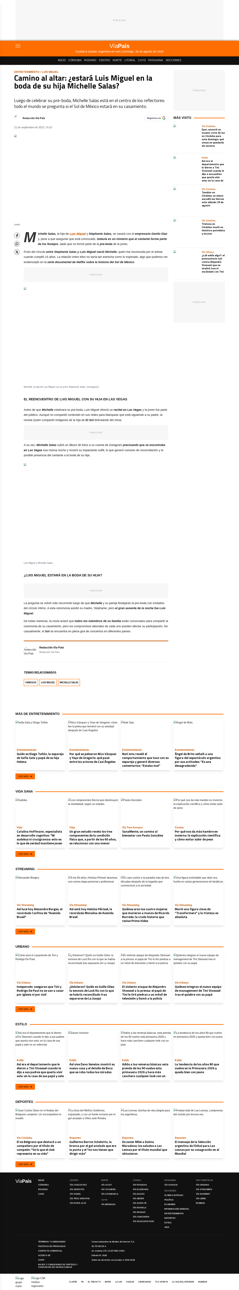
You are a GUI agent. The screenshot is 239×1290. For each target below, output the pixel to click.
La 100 (118, 1282)
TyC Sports (161, 1282)
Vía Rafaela (139, 1208)
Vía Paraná (139, 1212)
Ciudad (130, 1282)
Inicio (62, 60)
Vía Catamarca (109, 1194)
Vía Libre (201, 1198)
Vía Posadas (140, 1185)
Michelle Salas (69, 682)
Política (169, 1200)
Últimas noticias (173, 1195)
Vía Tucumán (108, 1189)
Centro (104, 60)
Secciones (173, 60)
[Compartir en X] (17, 252)
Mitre (108, 1282)
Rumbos (200, 1203)
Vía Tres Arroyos (80, 1198)
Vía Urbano (202, 1185)
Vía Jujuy (106, 1185)
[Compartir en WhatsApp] (17, 244)
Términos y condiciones (52, 1242)
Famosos (30, 682)
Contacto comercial (50, 1251)
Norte (117, 60)
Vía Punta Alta (78, 1203)
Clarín (73, 1282)
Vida (166, 1227)
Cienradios (144, 1282)
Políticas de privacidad (52, 1246)
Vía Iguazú (139, 1194)
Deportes (169, 1218)
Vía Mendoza (108, 1204)
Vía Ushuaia (171, 1185)
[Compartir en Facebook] (17, 235)
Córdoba (75, 60)
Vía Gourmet (203, 1194)
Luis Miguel (50, 72)
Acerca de (44, 1255)
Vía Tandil (75, 1194)
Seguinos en (154, 118)
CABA (41, 1194)
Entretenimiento (26, 72)
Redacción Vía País (34, 118)
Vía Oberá (138, 1198)
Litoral (130, 60)
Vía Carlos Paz (78, 1185)
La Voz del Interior (183, 1282)
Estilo (168, 1223)
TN (82, 1282)
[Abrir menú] (45, 45)
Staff (41, 1260)
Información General (176, 1209)
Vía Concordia (141, 1217)
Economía (169, 1204)
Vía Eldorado (140, 1189)
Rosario (90, 60)
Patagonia (155, 60)
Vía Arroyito (77, 1189)
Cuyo (142, 60)
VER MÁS (23, 776)
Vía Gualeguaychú (143, 1221)
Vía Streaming (204, 1189)
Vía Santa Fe (140, 1203)
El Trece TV (94, 1282)
